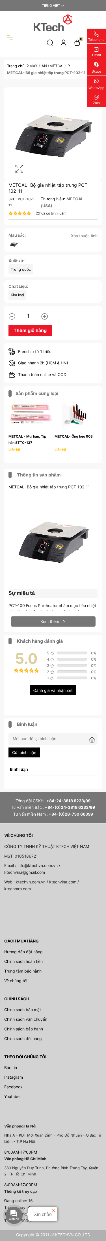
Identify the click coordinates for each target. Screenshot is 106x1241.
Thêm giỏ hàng (30, 330)
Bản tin (10, 1067)
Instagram (13, 1077)
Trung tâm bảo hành (23, 971)
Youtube (12, 1096)
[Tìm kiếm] (50, 42)
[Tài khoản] (63, 42)
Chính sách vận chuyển (25, 1019)
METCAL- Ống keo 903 (74, 436)
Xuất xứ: (16, 260)
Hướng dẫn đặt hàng (23, 951)
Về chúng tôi (15, 980)
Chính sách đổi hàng (23, 1038)
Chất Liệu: (18, 286)
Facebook (13, 1086)
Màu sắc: (17, 235)
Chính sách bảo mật (22, 1009)
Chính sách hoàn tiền (23, 961)
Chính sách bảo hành (23, 1028)
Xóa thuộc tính (84, 235)
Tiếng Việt (51, 5)
